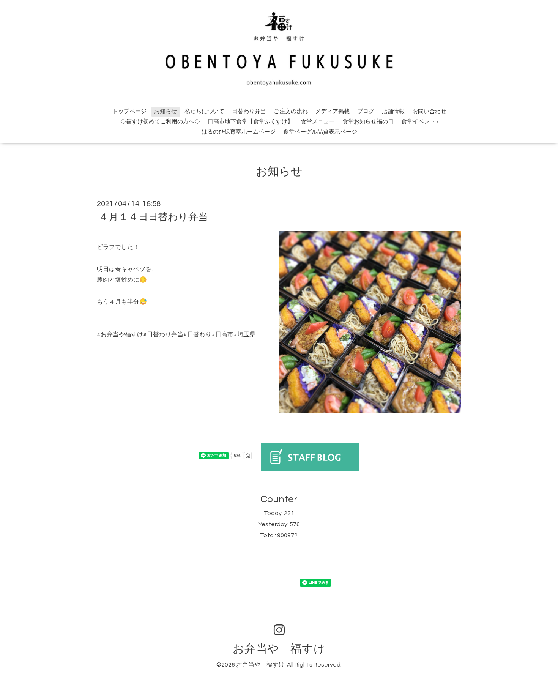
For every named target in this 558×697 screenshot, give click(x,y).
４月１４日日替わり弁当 (153, 217)
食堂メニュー (318, 122)
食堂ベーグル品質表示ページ (320, 132)
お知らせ (165, 111)
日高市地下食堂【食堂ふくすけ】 (250, 122)
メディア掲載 (332, 111)
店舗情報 (393, 111)
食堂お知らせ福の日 (368, 122)
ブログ (365, 111)
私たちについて (204, 111)
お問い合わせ (429, 111)
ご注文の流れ (291, 111)
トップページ (129, 111)
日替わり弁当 (249, 111)
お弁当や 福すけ (279, 649)
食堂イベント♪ (419, 122)
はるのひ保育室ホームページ (239, 132)
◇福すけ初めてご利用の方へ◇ (160, 122)
